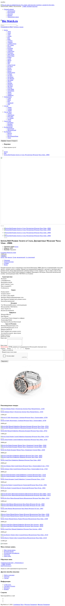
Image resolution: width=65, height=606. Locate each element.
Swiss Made (10, 89)
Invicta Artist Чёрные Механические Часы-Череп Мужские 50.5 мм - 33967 (22, 508)
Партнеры (7, 554)
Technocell (10, 103)
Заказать (3, 255)
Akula (9, 31)
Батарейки (10, 122)
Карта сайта (7, 556)
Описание (7, 260)
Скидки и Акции (18, 27)
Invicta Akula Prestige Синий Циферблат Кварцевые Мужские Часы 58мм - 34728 (24, 439)
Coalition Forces (11, 43)
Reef (8, 101)
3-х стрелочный (30, 257)
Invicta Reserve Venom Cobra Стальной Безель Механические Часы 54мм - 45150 (24, 538)
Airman (9, 107)
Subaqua (9, 87)
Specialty (9, 83)
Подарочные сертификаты (11, 553)
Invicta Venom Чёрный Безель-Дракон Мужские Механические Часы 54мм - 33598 (24, 519)
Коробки (9, 124)
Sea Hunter (10, 77)
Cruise (9, 98)
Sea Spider (10, 80)
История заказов (9, 551)
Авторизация (11, 11)
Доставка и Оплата (9, 586)
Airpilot (9, 110)
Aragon (9, 113)
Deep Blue (10, 116)
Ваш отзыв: (4, 345)
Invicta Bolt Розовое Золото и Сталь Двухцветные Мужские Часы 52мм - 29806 (26, 155)
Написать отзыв (11, 252)
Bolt (8, 37)
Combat (9, 109)
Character (10, 42)
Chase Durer (10, 115)
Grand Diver (10, 51)
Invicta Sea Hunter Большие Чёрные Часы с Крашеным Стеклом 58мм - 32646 (23, 450)
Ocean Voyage (11, 65)
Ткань (9, 137)
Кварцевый (10, 128)
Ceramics (9, 40)
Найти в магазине (9, 575)
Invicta (6, 151)
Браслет (9, 133)
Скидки (6, 578)
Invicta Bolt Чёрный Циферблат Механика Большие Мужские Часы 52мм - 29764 (24, 431)
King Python (10, 56)
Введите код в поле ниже (9, 352)
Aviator (9, 36)
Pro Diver (10, 66)
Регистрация (11, 12)
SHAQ (9, 81)
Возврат (6, 589)
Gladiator (9, 49)
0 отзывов (3, 252)
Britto (8, 39)
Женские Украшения (44, 604)
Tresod (9, 119)
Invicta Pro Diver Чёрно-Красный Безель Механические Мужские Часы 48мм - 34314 (25, 498)
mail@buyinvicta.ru (6, 565)
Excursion (10, 48)
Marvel (9, 60)
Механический (11, 130)
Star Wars (10, 86)
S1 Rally (9, 74)
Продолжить (4, 361)
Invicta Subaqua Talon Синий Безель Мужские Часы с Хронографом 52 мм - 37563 (24, 469)
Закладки (10, 14)
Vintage (9, 93)
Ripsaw (9, 71)
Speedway (10, 84)
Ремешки (10, 125)
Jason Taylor (10, 54)
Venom (9, 92)
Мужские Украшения (30, 604)
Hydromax (10, 53)
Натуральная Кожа (12, 136)
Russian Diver (11, 72)
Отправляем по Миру (7, 27)
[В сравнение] (6, 234)
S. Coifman (10, 118)
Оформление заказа (13, 17)
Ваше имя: (4, 338)
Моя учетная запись (9, 550)
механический (21, 257)
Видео (6, 264)
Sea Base (9, 75)
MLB (8, 62)
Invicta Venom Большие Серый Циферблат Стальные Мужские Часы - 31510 (22, 479)
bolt (6, 257)
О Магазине (7, 584)
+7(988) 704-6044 (6, 564)
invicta (2, 257)
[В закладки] (4, 234)
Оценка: (3, 348)
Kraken (9, 57)
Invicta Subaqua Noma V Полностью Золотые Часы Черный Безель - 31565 (22, 411)
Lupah (9, 59)
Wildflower (10, 95)
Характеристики (9, 261)
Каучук (9, 134)
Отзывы (6, 263)
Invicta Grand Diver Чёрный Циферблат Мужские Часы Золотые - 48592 (21, 529)
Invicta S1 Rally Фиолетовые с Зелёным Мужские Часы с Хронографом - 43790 (23, 420)
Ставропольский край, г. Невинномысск (12, 562)
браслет (10, 257)
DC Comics (10, 45)
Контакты (7, 587)
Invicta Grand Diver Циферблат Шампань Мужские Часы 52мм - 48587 (21, 460)
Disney (9, 46)
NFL (8, 63)
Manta (9, 100)
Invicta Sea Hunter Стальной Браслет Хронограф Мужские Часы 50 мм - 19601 (23, 488)
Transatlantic (10, 90)
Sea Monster (10, 78)
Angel (9, 33)
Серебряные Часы (18, 604)
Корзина (9, 15)
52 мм (14, 257)
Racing (9, 68)
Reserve (9, 69)
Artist (8, 34)
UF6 (8, 104)
